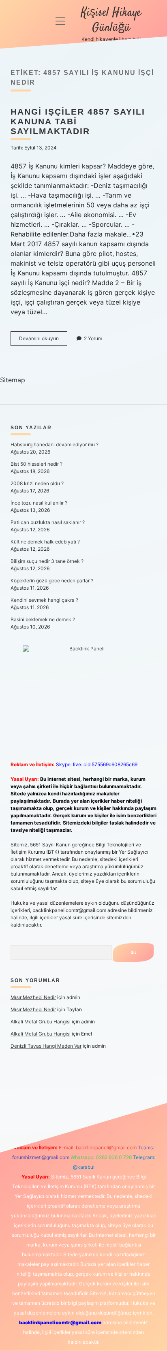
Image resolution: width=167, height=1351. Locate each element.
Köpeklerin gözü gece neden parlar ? (52, 580)
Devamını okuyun (43, 340)
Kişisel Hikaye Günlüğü (111, 20)
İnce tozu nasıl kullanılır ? (39, 503)
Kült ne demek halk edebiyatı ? (45, 542)
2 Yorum (93, 338)
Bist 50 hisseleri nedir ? (36, 464)
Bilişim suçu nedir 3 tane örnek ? (47, 561)
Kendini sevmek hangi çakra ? (44, 600)
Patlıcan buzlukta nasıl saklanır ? (48, 522)
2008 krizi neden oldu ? (37, 483)
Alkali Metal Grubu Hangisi (41, 1022)
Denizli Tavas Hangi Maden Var (46, 1046)
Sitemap (12, 380)
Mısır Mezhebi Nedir (33, 997)
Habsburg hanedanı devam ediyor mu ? (54, 444)
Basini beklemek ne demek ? (43, 619)
